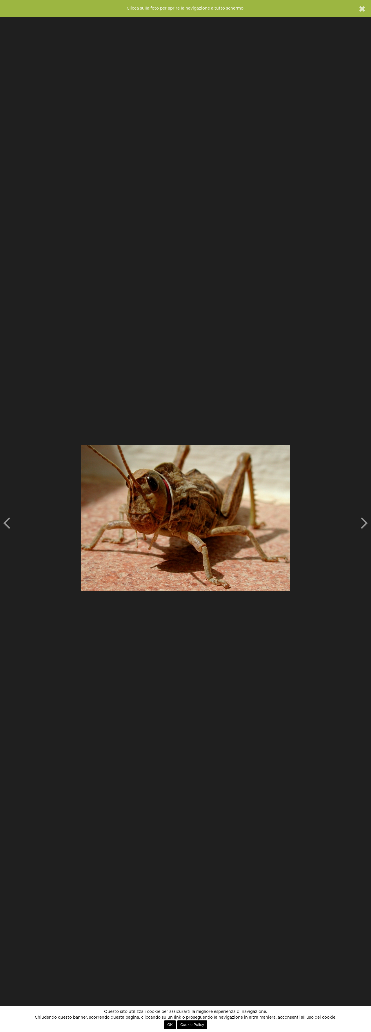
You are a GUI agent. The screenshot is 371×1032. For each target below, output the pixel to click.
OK (170, 1024)
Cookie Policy (192, 1024)
